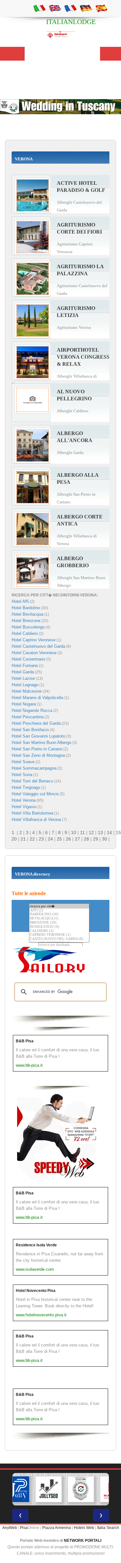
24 (50, 838)
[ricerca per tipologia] (60, 945)
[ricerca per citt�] (59, 906)
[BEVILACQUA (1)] (59, 919)
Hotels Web (84, 1527)
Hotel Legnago (25, 684)
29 (95, 838)
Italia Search (108, 1527)
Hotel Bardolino (26, 607)
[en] (54, 8)
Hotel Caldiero (25, 633)
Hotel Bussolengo (28, 627)
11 (82, 832)
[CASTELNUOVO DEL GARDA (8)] (59, 939)
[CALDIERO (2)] (59, 931)
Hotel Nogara (24, 704)
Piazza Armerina (56, 1527)
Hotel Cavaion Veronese (34, 652)
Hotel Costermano (28, 659)
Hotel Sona (22, 774)
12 (91, 832)
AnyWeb (9, 1527)
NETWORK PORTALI (82, 1540)
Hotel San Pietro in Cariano (37, 749)
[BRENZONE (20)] (59, 923)
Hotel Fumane (25, 665)
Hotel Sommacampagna (34, 768)
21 (23, 838)
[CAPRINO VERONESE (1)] (59, 935)
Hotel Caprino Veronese (33, 639)
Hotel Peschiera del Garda (36, 723)
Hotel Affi (20, 601)
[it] (39, 8)
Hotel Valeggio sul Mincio (35, 793)
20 (14, 838)
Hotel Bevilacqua (27, 614)
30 (104, 838)
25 (59, 838)
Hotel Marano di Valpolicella (37, 697)
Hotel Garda (23, 672)
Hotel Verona (23, 800)
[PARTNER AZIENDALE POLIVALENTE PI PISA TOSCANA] (16, 1489)
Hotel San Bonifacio (30, 729)
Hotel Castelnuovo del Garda (38, 646)
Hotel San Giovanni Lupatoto (38, 736)
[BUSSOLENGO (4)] (59, 927)
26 (68, 838)
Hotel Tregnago (26, 787)
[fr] (70, 8)
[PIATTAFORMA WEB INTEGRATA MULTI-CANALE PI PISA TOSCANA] (81, 1489)
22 (32, 838)
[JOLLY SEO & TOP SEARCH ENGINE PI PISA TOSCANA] (48, 1489)
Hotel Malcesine (27, 691)
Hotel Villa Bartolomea (32, 813)
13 (100, 832)
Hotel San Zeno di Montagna (38, 755)
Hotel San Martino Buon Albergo (41, 742)
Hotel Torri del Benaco (32, 781)
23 (41, 838)
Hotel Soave (23, 761)
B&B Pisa (25, 1041)
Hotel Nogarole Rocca (32, 710)
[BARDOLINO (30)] (59, 914)
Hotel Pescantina (28, 716)
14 (109, 832)
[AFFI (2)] (59, 911)
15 (118, 832)
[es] (101, 8)
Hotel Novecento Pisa (35, 1290)
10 (73, 832)
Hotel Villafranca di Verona (36, 819)
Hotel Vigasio (24, 806)
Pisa (24, 1527)
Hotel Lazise (23, 678)
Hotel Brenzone (26, 620)
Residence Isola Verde (36, 1245)
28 (86, 838)
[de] (85, 8)
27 (77, 838)
